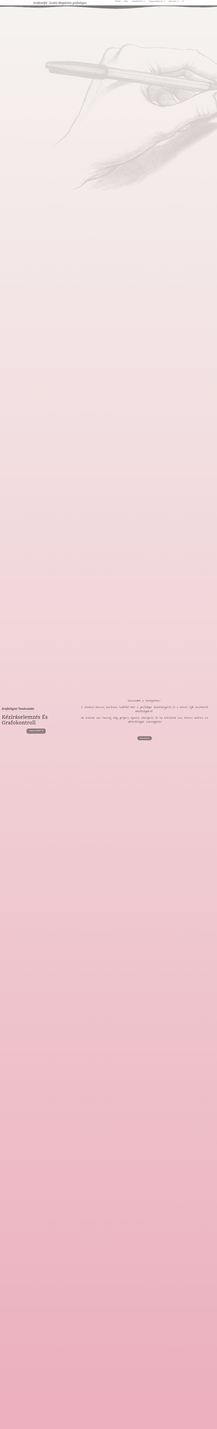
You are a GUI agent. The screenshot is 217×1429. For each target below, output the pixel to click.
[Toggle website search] (183, 1)
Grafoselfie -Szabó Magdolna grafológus (60, 3)
